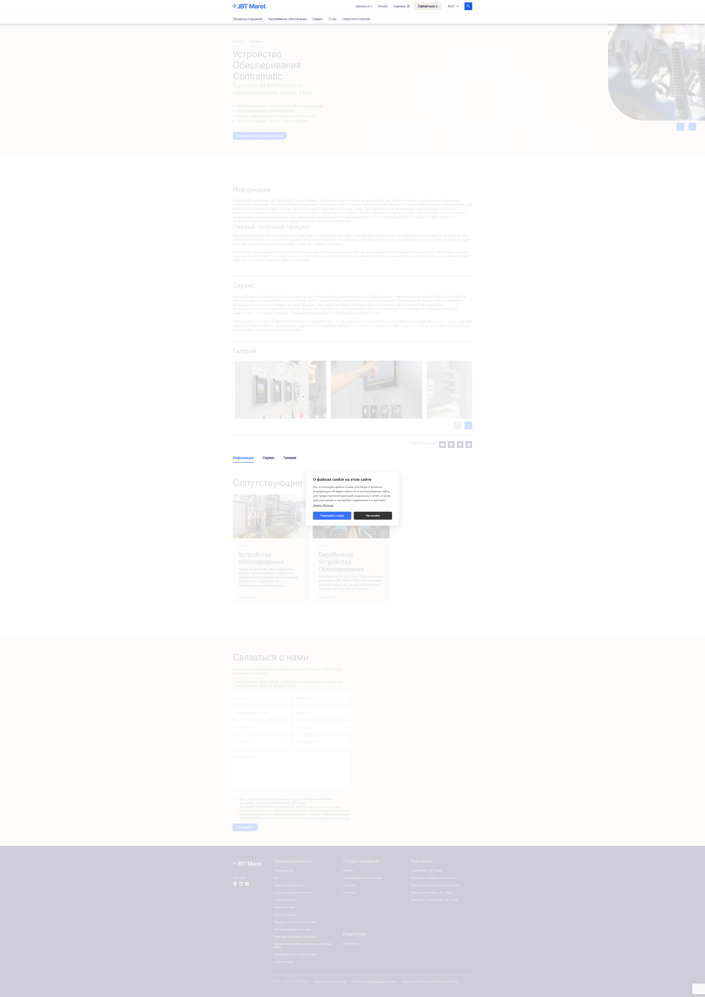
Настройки (373, 515)
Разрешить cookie (332, 515)
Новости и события (356, 19)
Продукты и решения (247, 19)
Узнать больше (323, 505)
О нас (333, 19)
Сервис (317, 19)
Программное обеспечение (287, 19)
